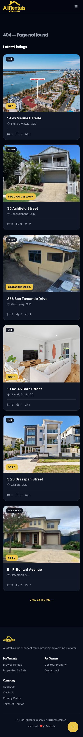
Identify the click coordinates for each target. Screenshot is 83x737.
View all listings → (42, 599)
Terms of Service (13, 704)
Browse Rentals (13, 664)
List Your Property (56, 664)
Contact (8, 692)
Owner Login (52, 670)
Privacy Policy (12, 698)
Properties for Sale (14, 670)
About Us (9, 686)
